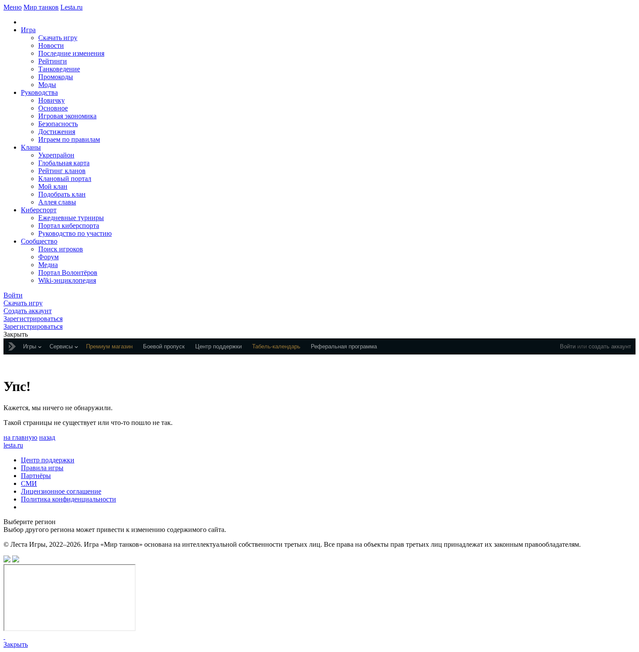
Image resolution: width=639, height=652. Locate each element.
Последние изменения (71, 53)
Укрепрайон (56, 155)
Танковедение (59, 69)
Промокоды (55, 76)
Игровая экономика (67, 116)
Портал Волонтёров (67, 272)
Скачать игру (57, 37)
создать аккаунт (610, 346)
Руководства (39, 92)
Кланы (31, 147)
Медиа (48, 264)
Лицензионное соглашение (61, 491)
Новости (51, 45)
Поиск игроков (60, 249)
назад (47, 437)
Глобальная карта (64, 163)
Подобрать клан (62, 194)
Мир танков (41, 7)
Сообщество (39, 241)
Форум (48, 257)
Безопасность (58, 123)
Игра (28, 29)
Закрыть (15, 644)
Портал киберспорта (68, 225)
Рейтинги (52, 61)
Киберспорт (39, 210)
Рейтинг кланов (62, 170)
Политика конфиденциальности (68, 499)
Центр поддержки (47, 460)
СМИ (29, 483)
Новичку (51, 100)
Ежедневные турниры (71, 217)
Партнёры (36, 475)
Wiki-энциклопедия (67, 280)
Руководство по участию (75, 233)
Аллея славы (57, 202)
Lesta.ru (71, 7)
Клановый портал (64, 178)
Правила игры (42, 467)
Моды (47, 84)
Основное (53, 108)
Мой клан (52, 186)
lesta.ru (13, 445)
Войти (568, 346)
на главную (20, 437)
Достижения (56, 131)
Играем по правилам (69, 139)
